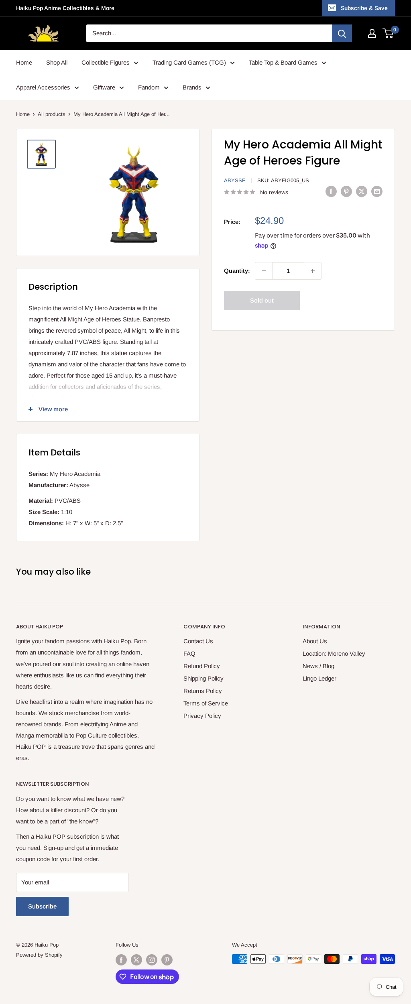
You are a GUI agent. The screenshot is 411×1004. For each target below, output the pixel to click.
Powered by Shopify (39, 955)
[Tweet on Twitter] (361, 191)
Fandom (149, 87)
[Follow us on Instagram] (151, 959)
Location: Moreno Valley (334, 653)
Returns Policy (202, 690)
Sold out (262, 300)
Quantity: (237, 270)
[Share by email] (377, 191)
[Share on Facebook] (331, 191)
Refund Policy (201, 666)
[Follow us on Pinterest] (167, 959)
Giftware (104, 87)
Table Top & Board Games (283, 62)
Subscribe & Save (364, 8)
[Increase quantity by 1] (312, 270)
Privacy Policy (202, 715)
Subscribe (42, 906)
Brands (192, 87)
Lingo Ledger (319, 678)
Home (24, 62)
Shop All (56, 62)
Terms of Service (205, 703)
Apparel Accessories (43, 87)
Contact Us (198, 641)
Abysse (235, 180)
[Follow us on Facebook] (121, 959)
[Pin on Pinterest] (346, 191)
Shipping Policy (203, 678)
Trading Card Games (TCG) (189, 62)
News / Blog (318, 666)
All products (51, 114)
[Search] (342, 33)
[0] (388, 33)
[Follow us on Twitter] (136, 959)
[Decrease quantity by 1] (263, 270)
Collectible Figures (105, 62)
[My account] (372, 33)
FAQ (189, 653)
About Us (315, 641)
